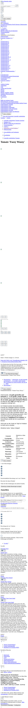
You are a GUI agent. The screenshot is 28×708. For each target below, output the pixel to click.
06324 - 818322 (8, 672)
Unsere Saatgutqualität (9, 646)
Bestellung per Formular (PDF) (11, 647)
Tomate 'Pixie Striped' (6, 581)
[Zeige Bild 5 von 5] (7, 319)
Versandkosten (4, 694)
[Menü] (2, 3)
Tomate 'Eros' (4, 552)
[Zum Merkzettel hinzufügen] (3, 550)
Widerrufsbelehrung (8, 660)
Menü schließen (7, 18)
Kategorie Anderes (5, 80)
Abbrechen (3, 506)
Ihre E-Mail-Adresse (6, 500)
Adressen (17, 24)
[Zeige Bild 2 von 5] (2, 319)
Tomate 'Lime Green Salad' (7, 602)
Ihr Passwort (4, 501)
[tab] (15, 381)
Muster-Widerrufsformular (10, 662)
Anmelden (3, 21)
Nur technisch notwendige (7, 705)
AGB (5, 657)
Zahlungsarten (23, 24)
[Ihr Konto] (2, 15)
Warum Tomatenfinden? (10, 644)
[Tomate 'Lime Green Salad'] (8, 598)
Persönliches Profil (10, 24)
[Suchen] (16, 6)
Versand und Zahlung (9, 659)
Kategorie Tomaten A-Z (7, 38)
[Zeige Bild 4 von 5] (6, 319)
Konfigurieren (17, 705)
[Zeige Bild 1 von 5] (1, 319)
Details (2, 576)
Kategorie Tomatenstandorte (8, 71)
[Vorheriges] (2, 317)
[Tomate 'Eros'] (5, 548)
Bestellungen (4, 26)
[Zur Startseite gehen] (6, 1)
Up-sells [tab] (6, 543)
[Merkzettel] (1, 13)
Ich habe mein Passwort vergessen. (9, 503)
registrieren (6, 23)
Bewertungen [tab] (7, 385)
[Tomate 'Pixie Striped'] (7, 577)
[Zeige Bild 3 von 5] (4, 319)
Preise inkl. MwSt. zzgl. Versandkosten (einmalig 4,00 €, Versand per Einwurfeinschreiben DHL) (14, 361)
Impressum (6, 655)
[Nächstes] (5, 317)
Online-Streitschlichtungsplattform (12, 663)
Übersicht (3, 24)
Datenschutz (7, 656)
